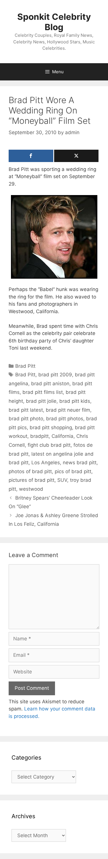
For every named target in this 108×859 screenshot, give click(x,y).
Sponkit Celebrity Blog (54, 21)
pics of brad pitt (73, 471)
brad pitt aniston (50, 383)
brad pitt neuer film (68, 410)
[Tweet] (76, 156)
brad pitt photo (26, 418)
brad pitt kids (74, 401)
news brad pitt (79, 462)
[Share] (31, 156)
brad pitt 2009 (55, 375)
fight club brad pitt (49, 445)
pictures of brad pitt (31, 480)
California (62, 436)
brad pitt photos (64, 418)
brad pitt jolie (41, 401)
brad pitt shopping (51, 427)
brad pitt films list (42, 392)
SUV (62, 480)
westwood (31, 489)
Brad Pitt (25, 366)
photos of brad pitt (30, 471)
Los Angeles (45, 462)
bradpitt (39, 436)
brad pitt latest (26, 410)
